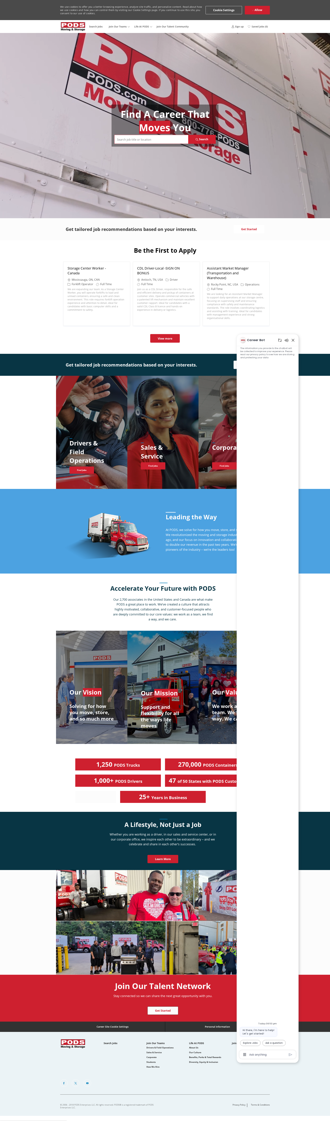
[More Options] (245, 1055)
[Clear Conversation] (279, 340)
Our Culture (195, 1052)
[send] (290, 1055)
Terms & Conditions (260, 1104)
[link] (238, 26)
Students (151, 1062)
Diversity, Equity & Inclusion (203, 1062)
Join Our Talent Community (173, 26)
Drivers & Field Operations (160, 1047)
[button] (224, 10)
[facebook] (64, 1083)
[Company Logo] (73, 26)
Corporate (151, 1057)
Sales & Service (154, 1052)
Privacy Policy (239, 1104)
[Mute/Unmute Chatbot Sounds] (286, 340)
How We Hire (153, 1066)
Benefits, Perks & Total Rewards (205, 1057)
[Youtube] (87, 1083)
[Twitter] (75, 1083)
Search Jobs (96, 26)
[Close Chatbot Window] (293, 340)
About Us (193, 1047)
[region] (268, 697)
